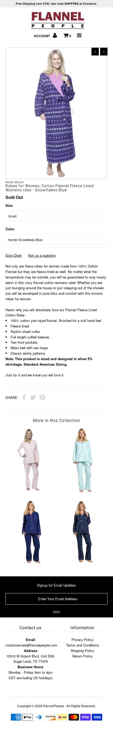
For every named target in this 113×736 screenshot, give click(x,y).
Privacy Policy (82, 639)
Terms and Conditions (82, 645)
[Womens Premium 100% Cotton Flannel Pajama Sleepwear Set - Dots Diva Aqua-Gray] (82, 491)
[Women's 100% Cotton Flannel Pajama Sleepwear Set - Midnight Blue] (31, 563)
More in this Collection (56, 420)
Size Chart (14, 255)
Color (10, 228)
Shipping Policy (82, 650)
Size (9, 205)
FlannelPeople (53, 706)
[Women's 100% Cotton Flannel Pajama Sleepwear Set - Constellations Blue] (82, 563)
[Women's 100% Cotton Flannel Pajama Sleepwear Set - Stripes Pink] (31, 489)
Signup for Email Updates (56, 585)
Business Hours (30, 666)
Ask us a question (42, 255)
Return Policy (82, 656)
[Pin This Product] (42, 398)
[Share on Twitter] (33, 398)
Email (30, 639)
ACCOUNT (42, 36)
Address (30, 650)
